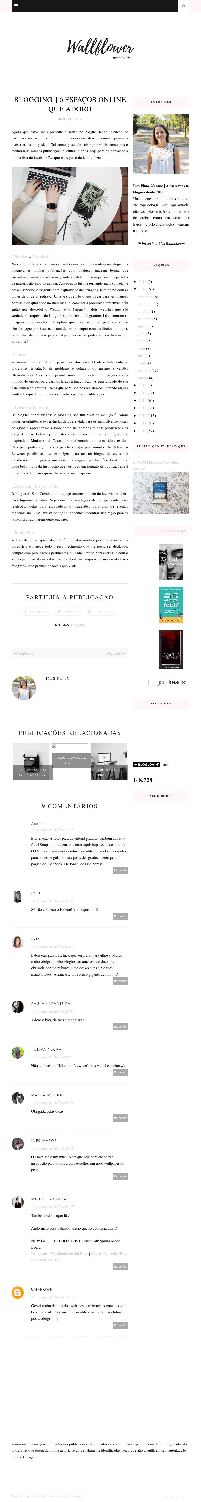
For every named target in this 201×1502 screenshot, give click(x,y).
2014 (143, 400)
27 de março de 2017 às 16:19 (52, 1297)
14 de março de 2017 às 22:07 (52, 1011)
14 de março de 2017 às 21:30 (52, 946)
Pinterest (104, 612)
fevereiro (144, 370)
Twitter (71, 612)
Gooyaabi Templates (46, 1496)
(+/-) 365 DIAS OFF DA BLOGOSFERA (32, 772)
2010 (143, 430)
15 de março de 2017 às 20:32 (52, 1148)
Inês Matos (44, 1140)
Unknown (42, 1289)
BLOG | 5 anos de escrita (71, 760)
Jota (36, 893)
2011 (143, 422)
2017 (143, 288)
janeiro (143, 377)
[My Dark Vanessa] (171, 578)
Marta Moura (46, 1095)
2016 (143, 384)
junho (142, 340)
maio (141, 348)
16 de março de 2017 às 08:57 (52, 1206)
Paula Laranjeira (51, 1003)
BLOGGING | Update (105, 772)
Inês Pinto (58, 678)
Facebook (39, 612)
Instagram (39, 1253)
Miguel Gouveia (49, 1199)
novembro (145, 303)
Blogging (78, 624)
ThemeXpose (25, 1496)
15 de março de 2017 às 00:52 (52, 1057)
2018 (143, 281)
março (142, 362)
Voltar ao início (171, 1496)
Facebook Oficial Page (69, 1253)
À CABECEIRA (174, 531)
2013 (143, 407)
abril (141, 355)
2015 (143, 392)
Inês (36, 938)
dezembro (145, 296)
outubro (144, 311)
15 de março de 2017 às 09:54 (52, 1102)
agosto (143, 326)
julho (141, 333)
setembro (144, 318)
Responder (120, 870)
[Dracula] (171, 667)
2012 (143, 415)
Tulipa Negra (46, 1049)
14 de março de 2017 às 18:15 (52, 829)
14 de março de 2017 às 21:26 (52, 900)
